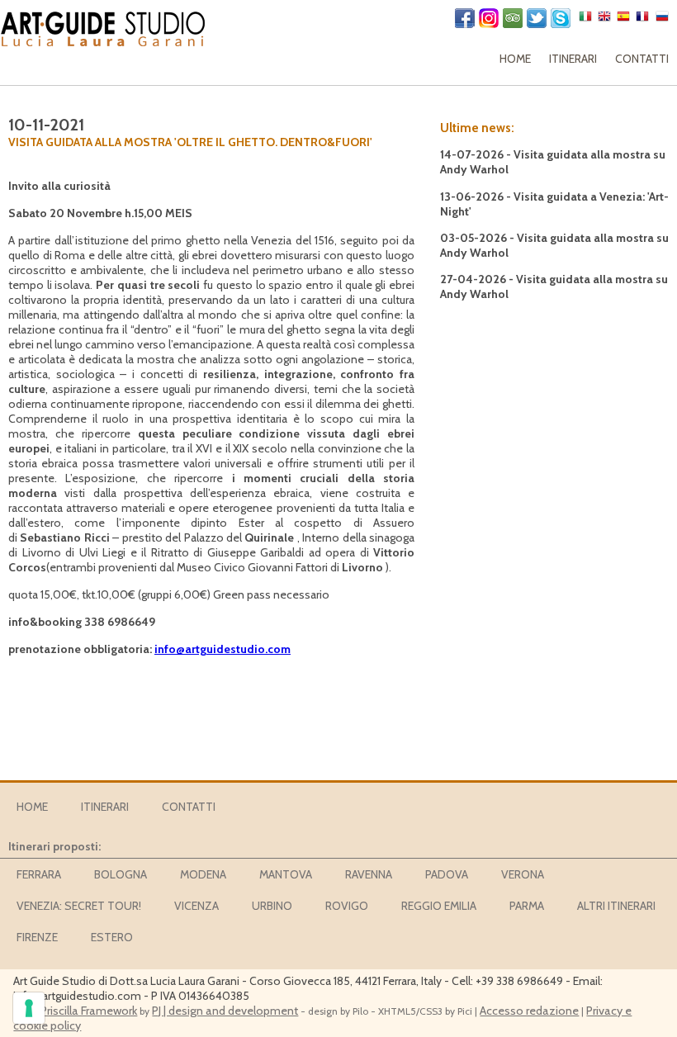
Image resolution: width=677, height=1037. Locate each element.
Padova (446, 874)
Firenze (37, 937)
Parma (526, 905)
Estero (112, 937)
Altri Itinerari (616, 905)
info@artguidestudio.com (222, 649)
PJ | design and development (225, 1010)
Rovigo (346, 905)
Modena (203, 874)
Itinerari (573, 58)
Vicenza (196, 905)
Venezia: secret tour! (79, 905)
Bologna (120, 874)
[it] (587, 20)
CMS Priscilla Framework (75, 1010)
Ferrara (39, 874)
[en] (606, 20)
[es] (625, 20)
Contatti (642, 58)
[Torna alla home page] (103, 25)
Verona (522, 874)
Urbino (272, 905)
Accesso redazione (529, 1010)
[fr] (644, 20)
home (515, 58)
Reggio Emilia (438, 905)
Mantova (285, 874)
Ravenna (368, 874)
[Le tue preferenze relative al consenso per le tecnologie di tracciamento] (29, 1008)
